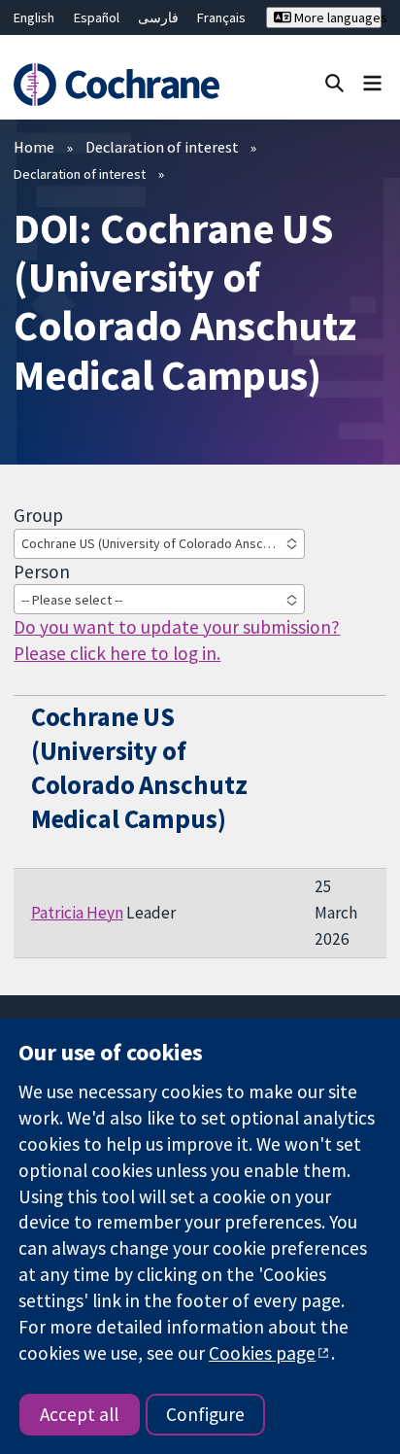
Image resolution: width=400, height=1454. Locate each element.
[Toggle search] (334, 82)
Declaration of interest (162, 146)
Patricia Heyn (77, 912)
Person (42, 571)
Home (34, 146)
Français (221, 17)
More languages (336, 17)
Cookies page (262, 1353)
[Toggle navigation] (372, 82)
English (34, 17)
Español (96, 17)
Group (38, 515)
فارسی (158, 17)
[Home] (119, 84)
